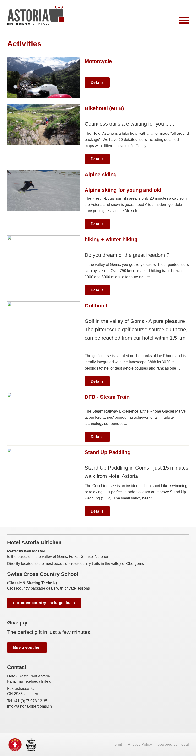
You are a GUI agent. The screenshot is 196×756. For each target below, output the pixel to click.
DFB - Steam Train (107, 397)
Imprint (116, 744)
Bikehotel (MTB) (104, 108)
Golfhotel (96, 306)
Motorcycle (98, 61)
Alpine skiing (101, 174)
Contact (16, 667)
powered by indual (173, 744)
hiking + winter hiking (111, 239)
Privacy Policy (140, 744)
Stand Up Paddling (108, 452)
